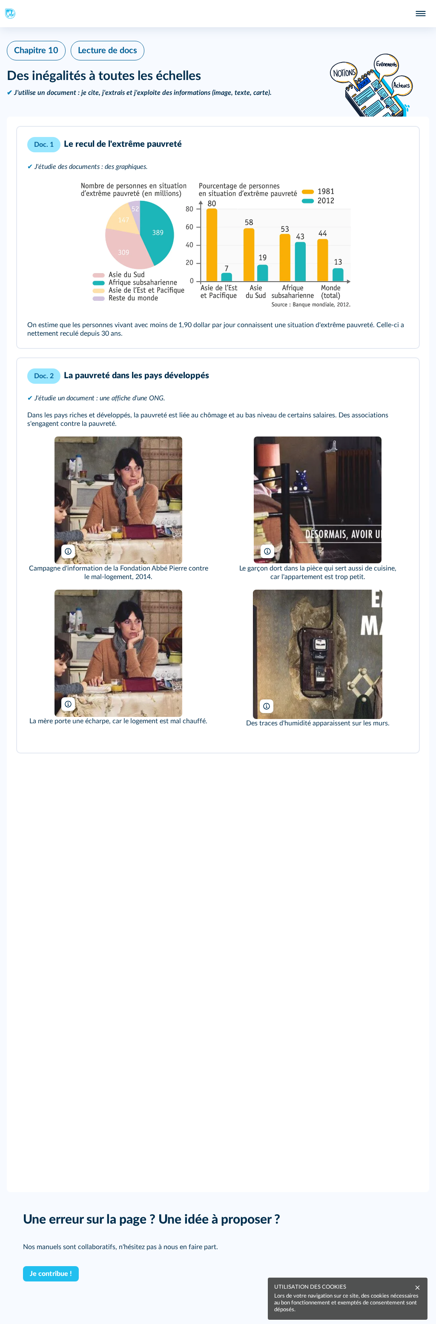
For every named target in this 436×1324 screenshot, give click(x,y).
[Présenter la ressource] (399, 144)
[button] (218, 237)
